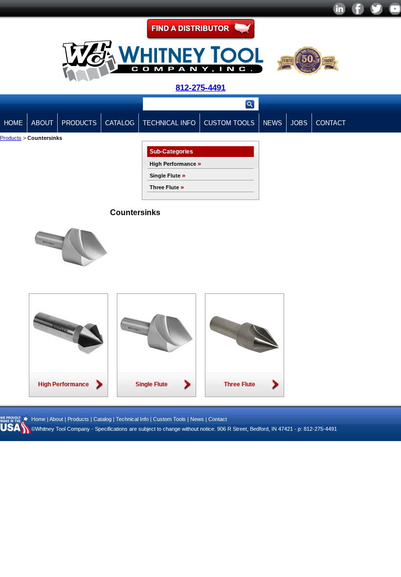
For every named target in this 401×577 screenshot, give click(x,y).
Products (79, 123)
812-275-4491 (200, 87)
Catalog (119, 123)
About (42, 123)
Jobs (299, 123)
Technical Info (169, 123)
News (272, 123)
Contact (331, 123)
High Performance (175, 164)
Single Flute (167, 175)
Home (13, 123)
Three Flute (167, 187)
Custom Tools (229, 123)
